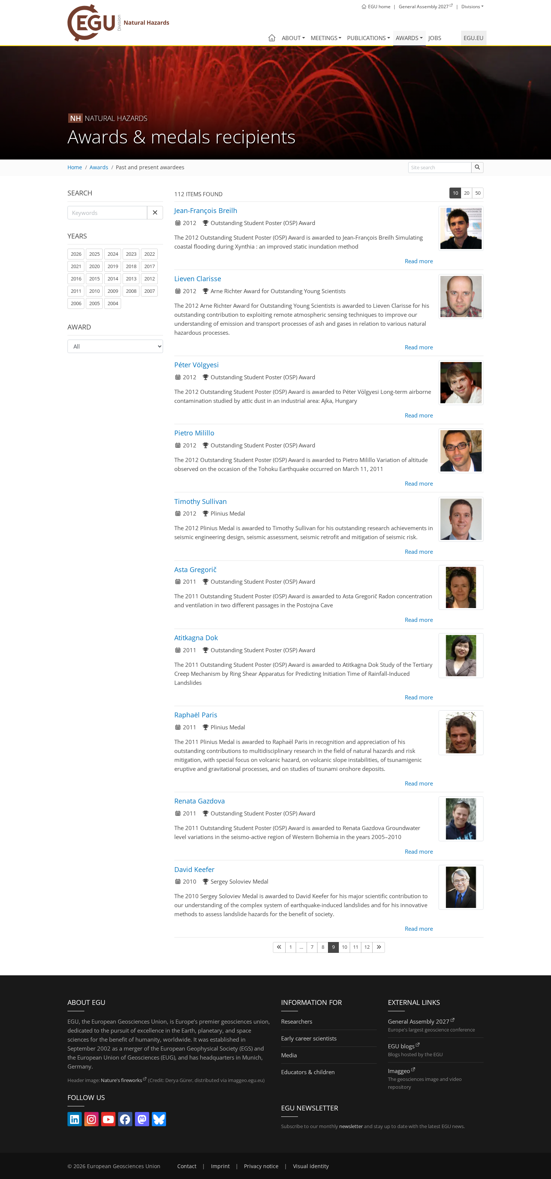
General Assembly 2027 (418, 1021)
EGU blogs (401, 1046)
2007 (149, 291)
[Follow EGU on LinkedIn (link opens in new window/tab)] (74, 1121)
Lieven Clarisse (197, 278)
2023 (131, 253)
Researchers (296, 1021)
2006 (76, 303)
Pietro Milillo (194, 432)
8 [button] (323, 946)
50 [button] (478, 192)
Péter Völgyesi (196, 364)
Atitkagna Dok (196, 637)
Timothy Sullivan (200, 501)
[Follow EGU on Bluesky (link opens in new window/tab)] (159, 1121)
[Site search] (477, 167)
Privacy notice (261, 1166)
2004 (113, 303)
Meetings (324, 38)
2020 (94, 266)
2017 (149, 266)
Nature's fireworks (121, 1080)
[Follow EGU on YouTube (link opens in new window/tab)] (108, 1121)
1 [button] (290, 946)
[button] (155, 212)
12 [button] (367, 946)
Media (289, 1055)
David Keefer (194, 869)
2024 (113, 253)
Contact (186, 1166)
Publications (366, 38)
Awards (407, 38)
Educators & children (308, 1072)
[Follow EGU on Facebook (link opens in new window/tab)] (125, 1121)
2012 (149, 278)
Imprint (220, 1166)
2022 (149, 253)
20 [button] (466, 192)
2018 (131, 266)
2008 (131, 291)
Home (74, 167)
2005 (94, 303)
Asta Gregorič (195, 569)
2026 (76, 253)
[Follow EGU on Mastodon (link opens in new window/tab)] (142, 1121)
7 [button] (312, 946)
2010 (94, 291)
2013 (131, 278)
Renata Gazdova (199, 800)
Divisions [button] (470, 6)
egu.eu (474, 38)
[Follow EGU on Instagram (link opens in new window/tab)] (91, 1121)
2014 (113, 278)
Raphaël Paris (195, 714)
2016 (76, 278)
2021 (76, 266)
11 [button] (355, 946)
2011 (76, 291)
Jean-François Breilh (205, 210)
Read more (419, 261)
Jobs (434, 38)
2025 (94, 253)
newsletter (351, 1126)
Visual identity (311, 1166)
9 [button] (333, 946)
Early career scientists (309, 1038)
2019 (113, 266)
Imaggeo (399, 1071)
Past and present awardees (150, 167)
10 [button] (455, 192)
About (291, 38)
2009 (113, 291)
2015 (94, 278)
